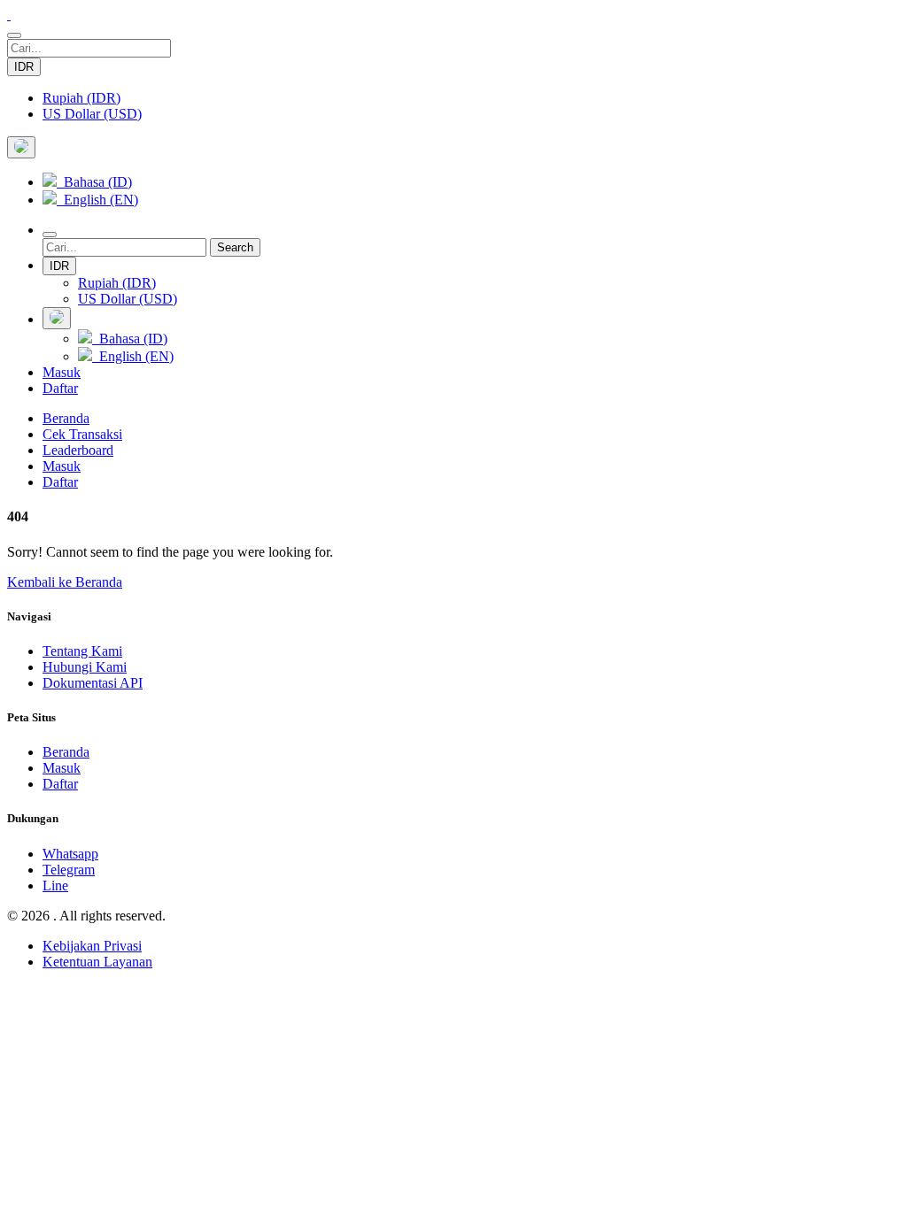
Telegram (69, 869)
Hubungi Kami (85, 666)
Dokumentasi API (93, 682)
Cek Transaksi (82, 434)
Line (55, 885)
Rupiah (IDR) (81, 97)
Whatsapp (70, 853)
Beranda (66, 418)
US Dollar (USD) (92, 113)
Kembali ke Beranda (64, 581)
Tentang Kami (82, 650)
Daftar (60, 388)
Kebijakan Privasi (92, 945)
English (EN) (97, 199)
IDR (24, 66)
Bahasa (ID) (94, 181)
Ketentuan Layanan (97, 961)
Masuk (62, 372)
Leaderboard (78, 450)
